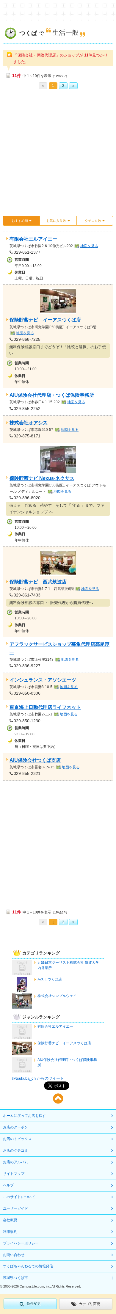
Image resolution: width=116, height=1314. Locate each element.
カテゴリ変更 (89, 1304)
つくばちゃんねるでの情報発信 (28, 1266)
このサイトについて (19, 1197)
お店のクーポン (15, 1127)
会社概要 (10, 1220)
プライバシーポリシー (21, 1243)
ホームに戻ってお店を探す (24, 1116)
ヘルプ (8, 1185)
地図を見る (89, 246)
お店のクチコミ (15, 1150)
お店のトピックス (17, 1139)
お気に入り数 (56, 220)
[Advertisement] (58, 155)
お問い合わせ (13, 1255)
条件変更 (33, 1304)
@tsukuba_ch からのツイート (38, 1078)
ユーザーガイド (15, 1208)
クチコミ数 (93, 220)
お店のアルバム (15, 1162)
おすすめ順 (20, 220)
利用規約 (10, 1232)
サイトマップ (13, 1174)
